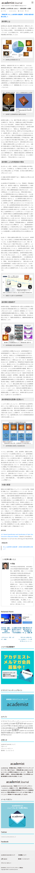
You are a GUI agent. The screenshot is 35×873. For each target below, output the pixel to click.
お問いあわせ (4, 859)
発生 (26, 730)
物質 (25, 728)
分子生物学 (12, 724)
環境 (29, 728)
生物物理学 (21, 730)
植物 (9, 728)
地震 (2, 726)
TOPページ (4, 746)
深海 (16, 728)
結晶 (11, 733)
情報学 (23, 726)
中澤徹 (4, 11)
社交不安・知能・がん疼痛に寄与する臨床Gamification (6, 630)
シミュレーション (24, 721)
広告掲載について (22, 855)
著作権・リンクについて (7, 750)
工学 (12, 726)
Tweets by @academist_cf (8, 836)
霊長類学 (10, 734)
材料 (6, 728)
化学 (18, 723)
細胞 (8, 733)
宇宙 (9, 726)
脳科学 (18, 733)
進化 (30, 733)
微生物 (16, 726)
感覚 (26, 726)
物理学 (21, 727)
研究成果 (22, 11)
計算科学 (23, 732)
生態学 (9, 730)
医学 (28, 11)
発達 (28, 730)
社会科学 (31, 730)
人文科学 (5, 724)
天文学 (5, 726)
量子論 (6, 735)
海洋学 (13, 728)
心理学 (20, 726)
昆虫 (3, 728)
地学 (25, 724)
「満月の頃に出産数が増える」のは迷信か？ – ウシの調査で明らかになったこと (25, 639)
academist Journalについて (8, 744)
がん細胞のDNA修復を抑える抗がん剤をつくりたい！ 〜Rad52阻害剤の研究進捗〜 (16, 631)
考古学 (14, 732)
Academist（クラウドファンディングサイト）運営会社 (12, 867)
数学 (28, 726)
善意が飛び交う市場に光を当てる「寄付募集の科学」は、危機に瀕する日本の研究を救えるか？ (27, 632)
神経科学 (4, 733)
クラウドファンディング (10, 721)
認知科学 (27, 732)
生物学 (15, 730)
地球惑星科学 (30, 723)
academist (5, 788)
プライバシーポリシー (7, 748)
